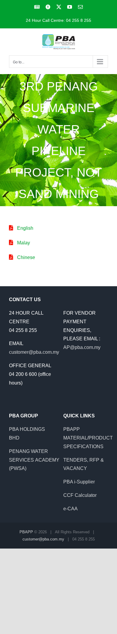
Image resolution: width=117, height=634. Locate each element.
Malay (23, 242)
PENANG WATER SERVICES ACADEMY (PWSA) (34, 460)
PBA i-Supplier (79, 481)
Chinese (26, 257)
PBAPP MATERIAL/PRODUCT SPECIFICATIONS (88, 438)
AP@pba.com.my (81, 347)
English (25, 228)
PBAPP (26, 532)
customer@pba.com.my (34, 352)
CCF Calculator (80, 495)
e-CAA (70, 508)
